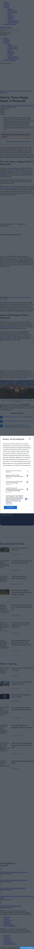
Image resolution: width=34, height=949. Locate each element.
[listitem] (17, 471)
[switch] (26, 476)
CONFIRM (10, 507)
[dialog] (17, 474)
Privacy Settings (28, 948)
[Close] (30, 439)
